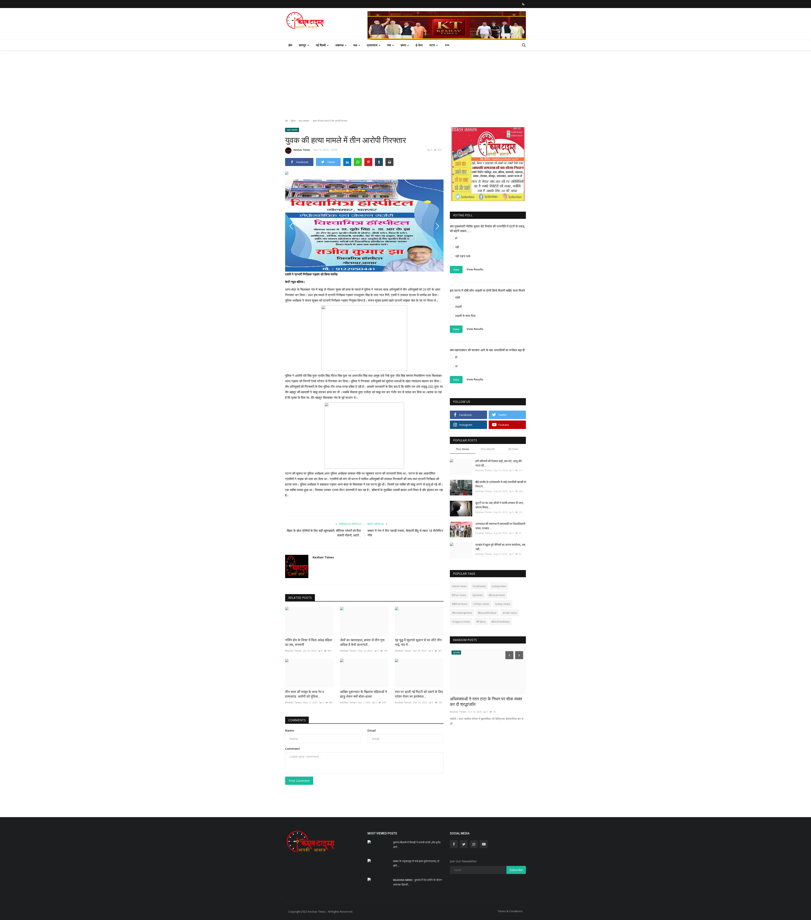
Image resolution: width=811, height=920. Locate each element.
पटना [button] (432, 45)
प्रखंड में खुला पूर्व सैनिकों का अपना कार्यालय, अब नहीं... (500, 547)
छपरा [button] (404, 45)
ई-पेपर (419, 45)
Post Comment (299, 781)
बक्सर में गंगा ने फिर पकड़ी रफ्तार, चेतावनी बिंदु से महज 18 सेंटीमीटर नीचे (405, 533)
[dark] (523, 4)
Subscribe (516, 870)
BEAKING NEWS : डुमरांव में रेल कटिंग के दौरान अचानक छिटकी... (417, 882)
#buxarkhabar (487, 613)
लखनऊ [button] (339, 45)
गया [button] (389, 45)
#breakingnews (462, 613)
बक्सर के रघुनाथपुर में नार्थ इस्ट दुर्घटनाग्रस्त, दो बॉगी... (416, 863)
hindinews (479, 586)
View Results (475, 269)
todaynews (499, 586)
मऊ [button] (355, 45)
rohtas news (481, 604)
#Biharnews (459, 604)
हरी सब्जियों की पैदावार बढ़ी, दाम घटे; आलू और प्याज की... (498, 463)
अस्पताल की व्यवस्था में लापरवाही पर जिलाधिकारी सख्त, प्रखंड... (500, 526)
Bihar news (459, 595)
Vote (456, 270)
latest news (459, 586)
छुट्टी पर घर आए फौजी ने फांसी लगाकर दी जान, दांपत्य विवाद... (499, 505)
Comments (297, 720)
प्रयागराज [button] (372, 45)
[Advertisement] (405, 82)
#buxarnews (497, 595)
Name (289, 730)
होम (290, 45)
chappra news (461, 621)
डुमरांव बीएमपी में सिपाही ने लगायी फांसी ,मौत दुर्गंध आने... (417, 845)
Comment (292, 749)
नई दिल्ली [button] (321, 45)
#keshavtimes (500, 621)
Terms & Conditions (510, 911)
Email (371, 730)
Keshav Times (302, 150)
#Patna (481, 621)
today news (502, 604)
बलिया (293, 120)
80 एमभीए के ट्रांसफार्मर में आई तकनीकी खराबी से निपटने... (500, 484)
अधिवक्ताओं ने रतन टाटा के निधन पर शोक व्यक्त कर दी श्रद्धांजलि (486, 701)
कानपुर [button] (303, 45)
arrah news (509, 613)
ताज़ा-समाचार (303, 120)
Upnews (477, 595)
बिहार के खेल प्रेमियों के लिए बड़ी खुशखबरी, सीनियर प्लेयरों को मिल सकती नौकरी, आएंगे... (324, 533)
